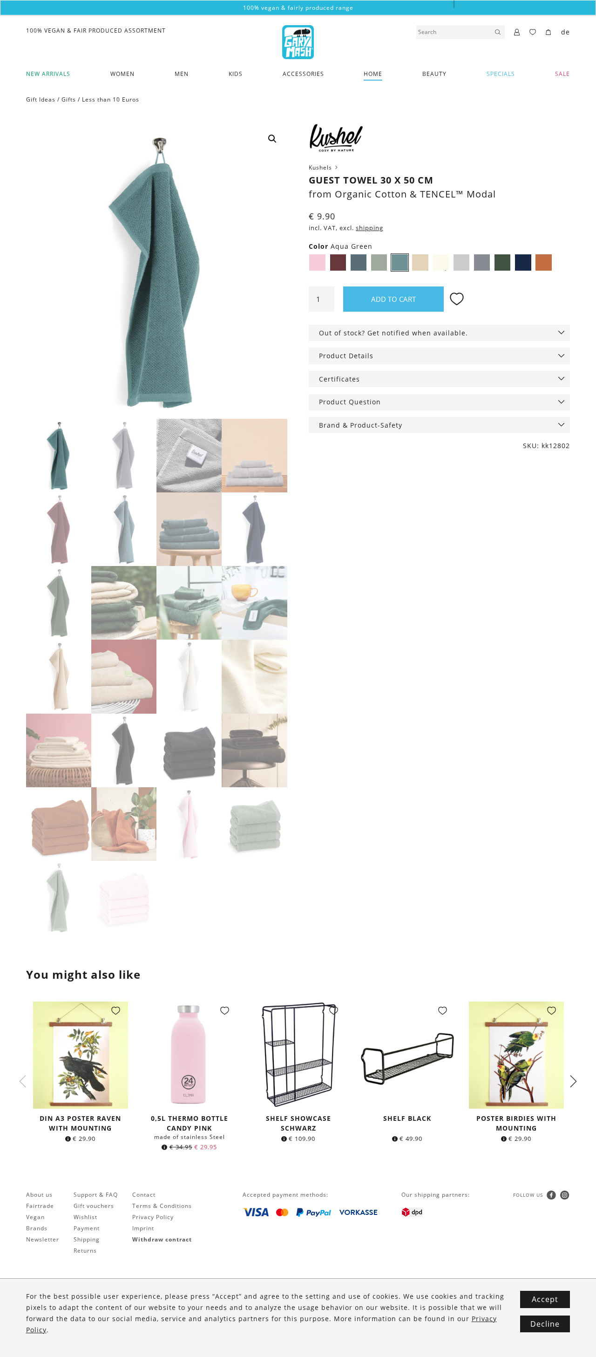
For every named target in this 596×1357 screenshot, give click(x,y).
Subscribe (298, 778)
